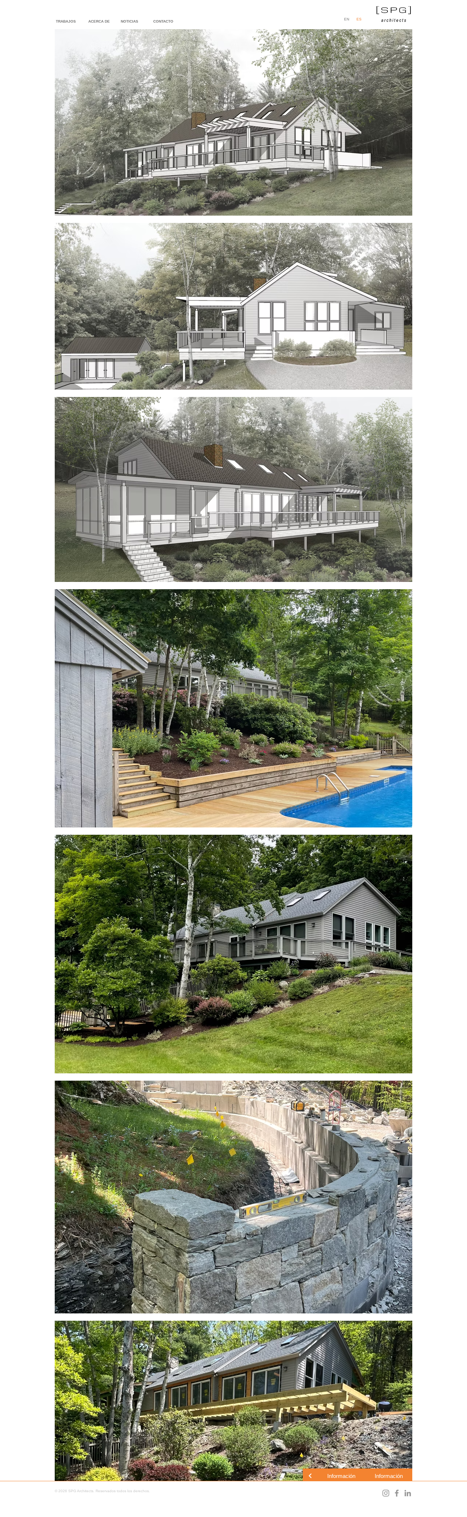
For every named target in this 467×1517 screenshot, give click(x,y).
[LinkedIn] (407, 1493)
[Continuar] (310, 1475)
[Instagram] (385, 1493)
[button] (341, 1475)
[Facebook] (396, 1493)
